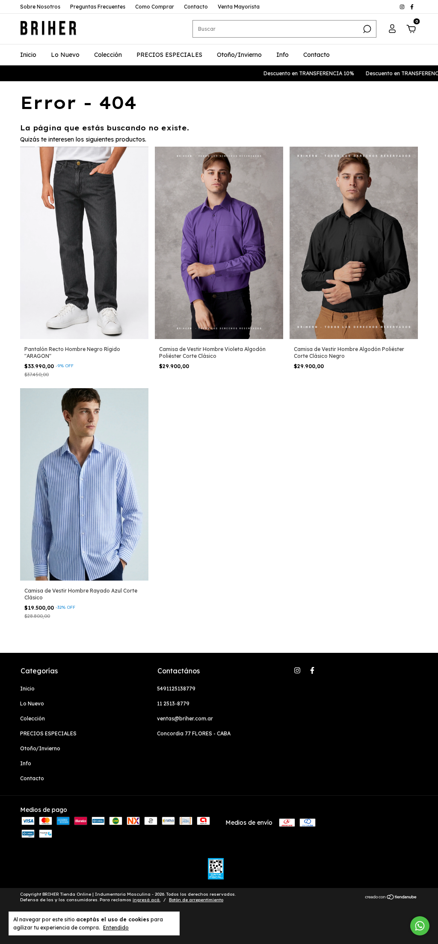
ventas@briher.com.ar (185, 718)
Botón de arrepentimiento (196, 900)
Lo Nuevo (65, 55)
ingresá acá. (146, 900)
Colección (108, 55)
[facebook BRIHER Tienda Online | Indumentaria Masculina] (411, 6)
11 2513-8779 (173, 703)
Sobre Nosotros (40, 6)
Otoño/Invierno (239, 55)
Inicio (28, 55)
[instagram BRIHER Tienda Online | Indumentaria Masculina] (403, 6)
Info (282, 55)
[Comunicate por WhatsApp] (419, 925)
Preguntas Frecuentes (97, 6)
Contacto (196, 6)
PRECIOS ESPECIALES (169, 55)
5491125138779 (176, 688)
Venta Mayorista (239, 6)
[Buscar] (366, 29)
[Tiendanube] (391, 898)
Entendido (116, 927)
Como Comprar (154, 6)
